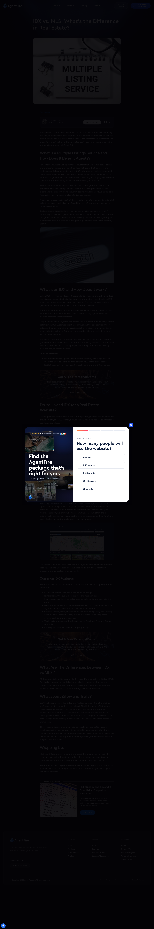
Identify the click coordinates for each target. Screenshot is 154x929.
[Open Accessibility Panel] (3, 925)
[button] (131, 425)
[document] (77, 464)
